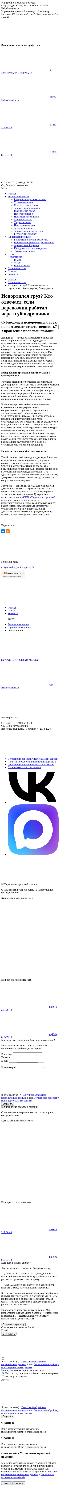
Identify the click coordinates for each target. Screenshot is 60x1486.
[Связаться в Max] (33, 854)
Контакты (13, 274)
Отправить (8, 1104)
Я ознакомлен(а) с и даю (30, 1098)
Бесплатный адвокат (25, 233)
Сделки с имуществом (26, 205)
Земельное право (23, 228)
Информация (15, 256)
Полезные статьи (17, 268)
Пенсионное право (24, 225)
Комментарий (8, 1067)
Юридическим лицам (19, 236)
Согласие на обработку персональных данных (33, 758)
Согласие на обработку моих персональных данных (30, 1099)
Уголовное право (23, 202)
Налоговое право (23, 213)
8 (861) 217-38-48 (29, 660)
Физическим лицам (18, 196)
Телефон (6, 1057)
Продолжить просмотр (13, 1324)
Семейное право (23, 219)
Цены (11, 254)
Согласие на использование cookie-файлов (31, 764)
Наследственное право (26, 216)
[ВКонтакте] (3, 531)
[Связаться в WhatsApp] (33, 802)
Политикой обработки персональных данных (23, 1096)
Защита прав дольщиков (27, 208)
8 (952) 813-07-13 (10, 660)
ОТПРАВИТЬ (9, 1334)
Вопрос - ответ (22, 265)
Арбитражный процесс (26, 245)
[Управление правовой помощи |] (25, 42)
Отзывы (12, 271)
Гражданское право (24, 211)
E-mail (4, 1060)
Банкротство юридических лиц (31, 239)
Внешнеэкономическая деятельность (34, 242)
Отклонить (19, 1483)
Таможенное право (24, 251)
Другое (5, 1379)
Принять (7, 1483)
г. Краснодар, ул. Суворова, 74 (26, 71)
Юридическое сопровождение (30, 248)
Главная (12, 193)
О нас (17, 262)
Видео (17, 259)
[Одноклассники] (8, 531)
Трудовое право (22, 222)
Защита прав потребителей (29, 231)
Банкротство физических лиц (30, 199)
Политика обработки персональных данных (32, 761)
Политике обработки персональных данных (29, 1473)
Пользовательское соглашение (24, 767)
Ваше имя (6, 1054)
